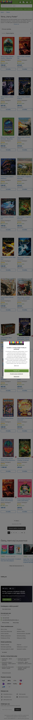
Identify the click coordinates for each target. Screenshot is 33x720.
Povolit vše (16, 371)
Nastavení (16, 376)
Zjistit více (16, 365)
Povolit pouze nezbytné (16, 373)
